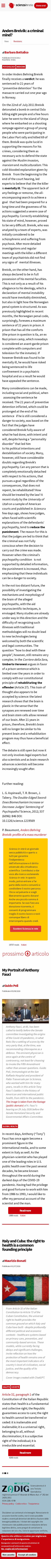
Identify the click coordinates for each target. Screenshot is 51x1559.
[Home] (21, 5)
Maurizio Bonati (15, 1261)
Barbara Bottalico (16, 52)
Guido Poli (11, 985)
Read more (25, 1210)
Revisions (17, 41)
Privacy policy (8, 1503)
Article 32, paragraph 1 (16, 1394)
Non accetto (8, 1555)
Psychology (9, 66)
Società (15, 1387)
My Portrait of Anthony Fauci (20, 972)
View (7, 42)
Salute (6, 1387)
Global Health (10, 1126)
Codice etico (21, 1503)
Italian (23, 944)
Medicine (21, 66)
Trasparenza (33, 1503)
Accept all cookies (27, 1555)
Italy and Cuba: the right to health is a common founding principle (23, 1245)
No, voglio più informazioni (14, 1548)
